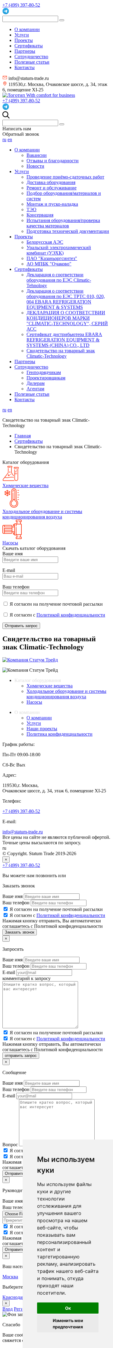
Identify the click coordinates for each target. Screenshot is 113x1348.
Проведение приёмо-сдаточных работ (65, 176)
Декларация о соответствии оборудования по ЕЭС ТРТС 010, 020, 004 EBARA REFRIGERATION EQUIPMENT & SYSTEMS (66, 299)
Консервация (40, 214)
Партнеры (24, 51)
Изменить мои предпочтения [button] (68, 1323)
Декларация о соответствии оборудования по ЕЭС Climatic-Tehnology (59, 280)
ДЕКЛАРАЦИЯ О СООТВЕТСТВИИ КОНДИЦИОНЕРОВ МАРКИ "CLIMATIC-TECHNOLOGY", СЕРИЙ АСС (67, 320)
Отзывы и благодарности (53, 160)
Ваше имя (13, 896)
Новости (35, 166)
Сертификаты (28, 45)
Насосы (34, 702)
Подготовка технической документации (68, 231)
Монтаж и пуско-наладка (52, 204)
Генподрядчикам (44, 372)
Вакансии (37, 155)
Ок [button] (68, 1308)
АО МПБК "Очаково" (49, 263)
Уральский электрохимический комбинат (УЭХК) (59, 250)
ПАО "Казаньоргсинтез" (52, 258)
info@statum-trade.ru (22, 831)
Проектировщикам (46, 377)
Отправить (14, 1249)
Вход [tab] (7, 1309)
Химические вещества (50, 685)
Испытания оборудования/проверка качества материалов (63, 223)
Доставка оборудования (51, 182)
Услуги (21, 34)
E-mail (9, 972)
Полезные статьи (31, 62)
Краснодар (14, 1297)
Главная (22, 435)
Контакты (24, 67)
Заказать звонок (19, 932)
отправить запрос (21, 1055)
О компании (27, 29)
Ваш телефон (16, 902)
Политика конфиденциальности (60, 734)
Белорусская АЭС (45, 242)
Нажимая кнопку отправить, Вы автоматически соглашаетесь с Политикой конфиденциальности (52, 923)
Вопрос (10, 1144)
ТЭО (31, 209)
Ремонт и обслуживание (52, 187)
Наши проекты (42, 728)
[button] (6, 116)
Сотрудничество (31, 56)
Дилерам (36, 383)
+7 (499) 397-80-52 (21, 5)
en (10, 139)
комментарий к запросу (26, 978)
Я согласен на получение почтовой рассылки (56, 909)
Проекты (23, 40)
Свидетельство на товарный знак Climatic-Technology (61, 353)
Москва (10, 1276)
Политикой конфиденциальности (70, 614)
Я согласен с (57, 915)
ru (4, 139)
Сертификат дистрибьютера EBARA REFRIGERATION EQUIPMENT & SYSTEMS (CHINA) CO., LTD (64, 340)
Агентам (35, 388)
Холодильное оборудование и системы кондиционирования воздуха (66, 694)
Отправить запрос (21, 625)
